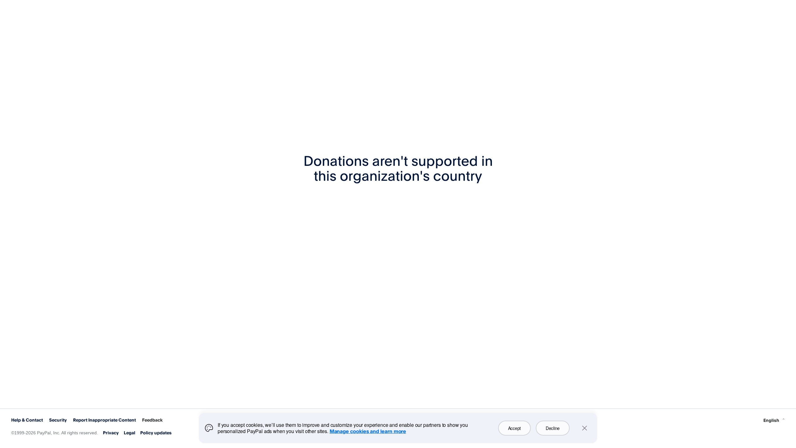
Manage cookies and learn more (368, 431)
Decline (553, 428)
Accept (514, 428)
